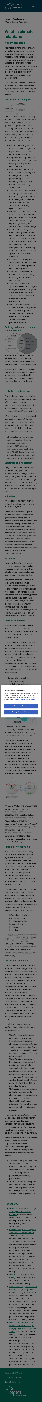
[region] (21, 701)
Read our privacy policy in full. (24, 699)
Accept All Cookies (21, 706)
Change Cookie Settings (21, 712)
